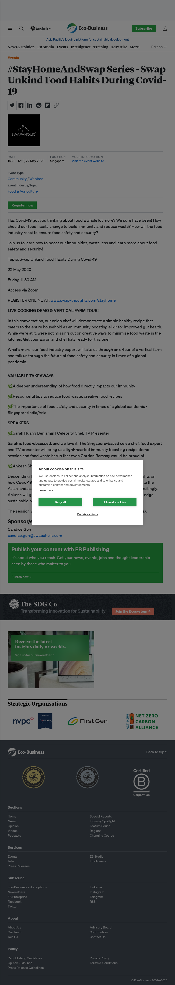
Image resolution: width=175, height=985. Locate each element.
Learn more (46, 490)
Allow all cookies (114, 502)
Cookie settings (87, 514)
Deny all (60, 502)
